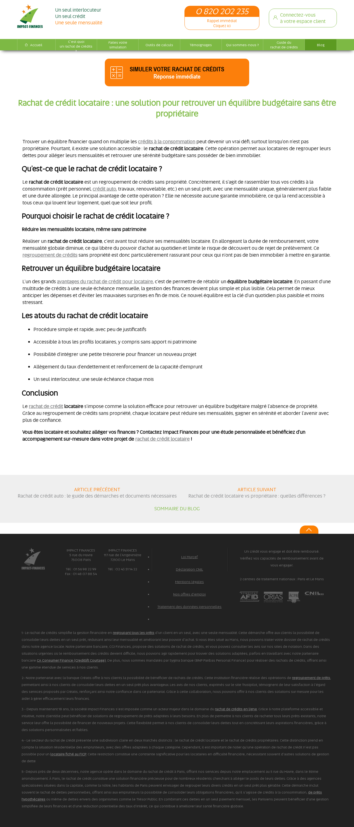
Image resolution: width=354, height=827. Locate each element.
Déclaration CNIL (189, 569)
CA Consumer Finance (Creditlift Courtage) (71, 660)
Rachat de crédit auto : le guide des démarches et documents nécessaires (97, 496)
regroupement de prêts (311, 677)
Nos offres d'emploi (189, 594)
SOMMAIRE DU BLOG (177, 508)
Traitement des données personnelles (189, 606)
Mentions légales (189, 581)
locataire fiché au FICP (68, 754)
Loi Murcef (189, 557)
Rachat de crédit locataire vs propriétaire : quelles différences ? (257, 496)
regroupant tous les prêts (133, 632)
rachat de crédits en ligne (236, 709)
